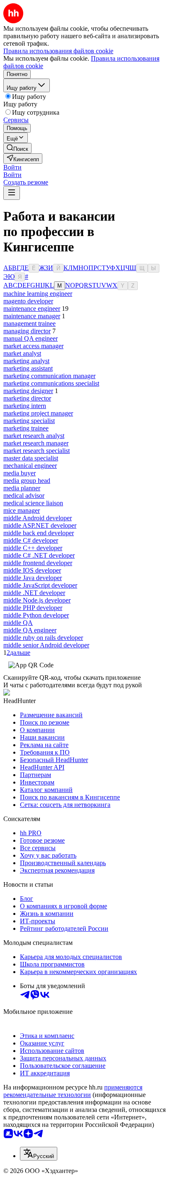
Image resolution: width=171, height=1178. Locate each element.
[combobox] (38, 1154)
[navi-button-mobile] (11, 193)
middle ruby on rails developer (43, 637)
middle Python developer (36, 615)
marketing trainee (26, 428)
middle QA (18, 622)
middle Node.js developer (37, 600)
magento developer (28, 301)
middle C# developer (30, 540)
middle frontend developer (37, 562)
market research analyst (33, 435)
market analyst (22, 353)
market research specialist (36, 450)
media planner (21, 488)
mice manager (21, 510)
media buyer (19, 473)
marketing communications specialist (51, 383)
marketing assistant (28, 368)
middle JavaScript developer (40, 585)
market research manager (35, 443)
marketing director (27, 398)
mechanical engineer (30, 465)
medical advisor (23, 495)
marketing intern (24, 405)
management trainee (29, 323)
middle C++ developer (32, 547)
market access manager (33, 345)
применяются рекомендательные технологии (72, 1091)
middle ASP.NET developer (39, 525)
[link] (17, 148)
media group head (26, 480)
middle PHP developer (32, 607)
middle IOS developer (32, 570)
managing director (27, 330)
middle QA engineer (29, 630)
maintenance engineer (31, 308)
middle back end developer (38, 532)
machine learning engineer (37, 293)
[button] (12, 167)
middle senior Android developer (46, 645)
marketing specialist (29, 420)
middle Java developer (32, 577)
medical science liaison (33, 503)
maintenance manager (31, 316)
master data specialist (30, 458)
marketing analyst (26, 360)
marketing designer (28, 390)
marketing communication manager (49, 375)
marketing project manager (38, 413)
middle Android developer (37, 517)
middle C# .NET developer (39, 555)
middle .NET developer (34, 592)
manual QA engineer (30, 338)
